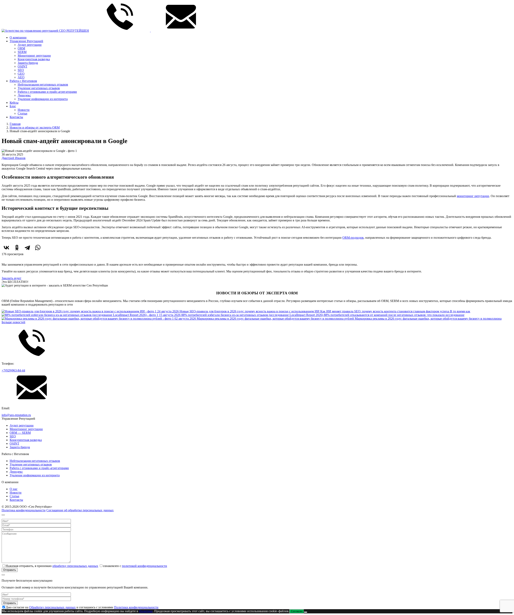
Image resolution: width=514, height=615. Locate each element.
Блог (13, 106)
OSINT (22, 66)
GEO (21, 73)
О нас (13, 489)
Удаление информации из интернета (43, 99)
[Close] (3, 515)
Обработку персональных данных (52, 607)
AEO (21, 77)
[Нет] (305, 612)
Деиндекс (24, 95)
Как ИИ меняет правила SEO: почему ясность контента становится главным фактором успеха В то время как (313, 311)
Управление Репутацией (26, 41)
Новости (24, 110)
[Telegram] (27, 247)
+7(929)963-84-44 (13, 370)
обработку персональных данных (75, 566)
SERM (22, 52)
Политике (146, 611)
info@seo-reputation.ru (16, 415)
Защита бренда (28, 62)
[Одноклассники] (17, 247)
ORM (21, 48)
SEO (21, 70)
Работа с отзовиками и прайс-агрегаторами (47, 91)
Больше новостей (13, 322)
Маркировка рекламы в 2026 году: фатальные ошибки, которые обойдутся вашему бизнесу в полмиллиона (338, 318)
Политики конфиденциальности (136, 607)
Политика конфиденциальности (24, 510)
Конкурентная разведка (34, 59)
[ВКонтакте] (6, 247)
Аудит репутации (30, 44)
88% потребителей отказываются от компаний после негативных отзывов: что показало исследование (311, 315)
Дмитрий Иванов (13, 158)
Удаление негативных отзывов (39, 88)
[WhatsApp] (38, 247)
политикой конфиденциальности (144, 566)
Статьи (22, 113)
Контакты (16, 117)
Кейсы (14, 102)
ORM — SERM (20, 432)
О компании (18, 37)
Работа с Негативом (23, 81)
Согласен (296, 611)
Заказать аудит (11, 278)
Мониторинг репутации (34, 55)
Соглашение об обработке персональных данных (80, 510)
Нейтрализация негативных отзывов (43, 84)
